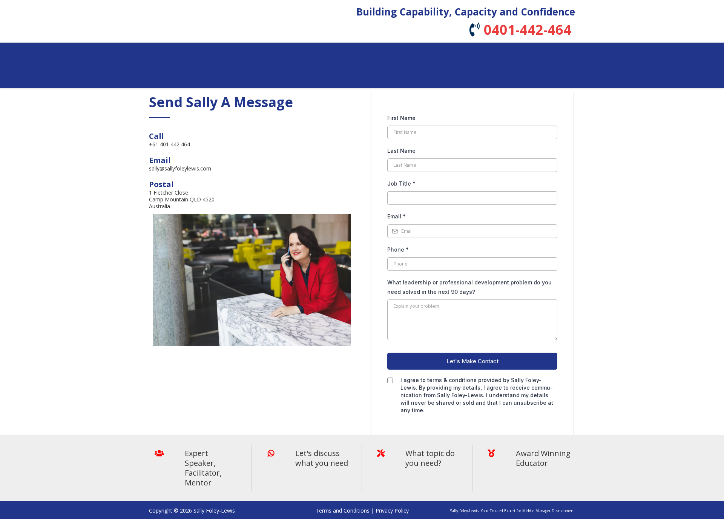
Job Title (401, 183)
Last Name (401, 150)
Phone (398, 249)
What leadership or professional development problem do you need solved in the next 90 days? (469, 287)
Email (396, 216)
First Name (401, 118)
